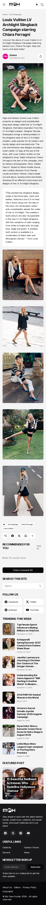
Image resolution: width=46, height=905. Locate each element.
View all (39, 547)
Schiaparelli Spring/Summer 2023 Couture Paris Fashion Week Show (29, 644)
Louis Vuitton (8, 528)
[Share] (40, 56)
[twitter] (13, 833)
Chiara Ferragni (27, 524)
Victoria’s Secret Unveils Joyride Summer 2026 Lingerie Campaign (29, 712)
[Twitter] (19, 536)
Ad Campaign (16, 14)
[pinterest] (21, 833)
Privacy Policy (29, 887)
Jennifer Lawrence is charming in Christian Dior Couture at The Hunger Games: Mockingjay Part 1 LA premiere (28, 662)
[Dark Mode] (37, 4)
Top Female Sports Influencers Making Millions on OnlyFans (28, 627)
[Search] (42, 4)
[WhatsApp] (26, 536)
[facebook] (5, 833)
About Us (7, 887)
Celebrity (7, 847)
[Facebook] (12, 536)
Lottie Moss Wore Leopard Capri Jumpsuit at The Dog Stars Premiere (30, 748)
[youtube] (28, 833)
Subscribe (35, 867)
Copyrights (8, 891)
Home (5, 14)
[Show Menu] (4, 4)
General (6, 852)
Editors (17, 887)
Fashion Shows (31, 847)
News (27, 852)
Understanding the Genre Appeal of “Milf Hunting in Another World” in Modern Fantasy (28, 680)
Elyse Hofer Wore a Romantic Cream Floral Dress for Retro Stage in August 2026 (30, 730)
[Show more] (32, 536)
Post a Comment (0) (23, 570)
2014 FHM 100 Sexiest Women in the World (29, 696)
